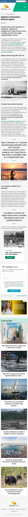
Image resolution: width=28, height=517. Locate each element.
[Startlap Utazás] (7, 7)
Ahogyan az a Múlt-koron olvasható (11, 121)
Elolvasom (10, 257)
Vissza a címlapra (22, 295)
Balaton (3, 296)
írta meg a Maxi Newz (7, 52)
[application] (14, 307)
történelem (9, 296)
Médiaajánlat (14, 511)
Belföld (3, 14)
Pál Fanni (3, 23)
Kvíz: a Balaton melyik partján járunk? (13, 253)
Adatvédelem (12, 509)
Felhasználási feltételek (21, 509)
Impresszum (4, 509)
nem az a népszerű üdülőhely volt (14, 44)
